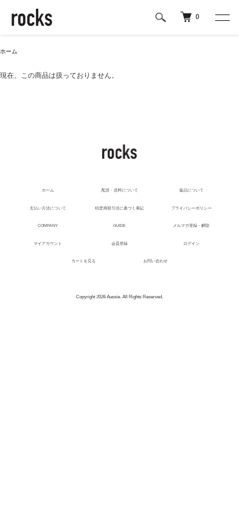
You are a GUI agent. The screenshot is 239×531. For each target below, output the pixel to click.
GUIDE (119, 225)
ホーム (8, 51)
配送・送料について (120, 190)
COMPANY (48, 225)
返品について (191, 190)
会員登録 (119, 243)
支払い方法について (48, 208)
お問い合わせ (155, 261)
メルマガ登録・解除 (191, 225)
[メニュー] (221, 17)
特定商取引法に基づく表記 (119, 208)
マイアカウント (48, 243)
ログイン (191, 243)
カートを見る (83, 261)
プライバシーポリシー (191, 208)
